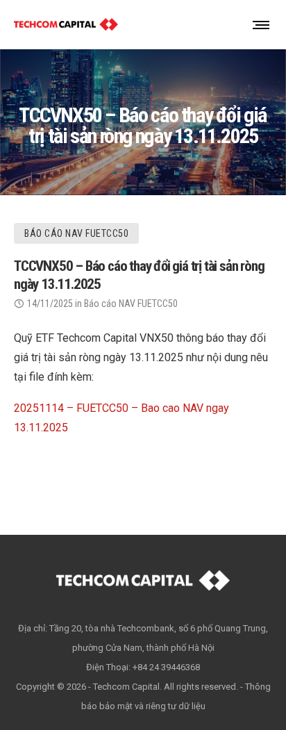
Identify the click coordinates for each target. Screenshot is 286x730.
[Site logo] (66, 24)
